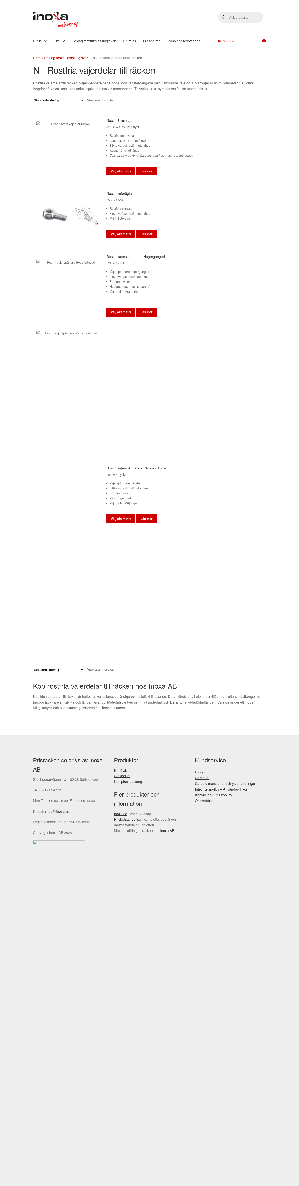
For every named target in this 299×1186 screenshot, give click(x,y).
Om (56, 40)
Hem (36, 57)
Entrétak (129, 40)
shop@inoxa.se (57, 811)
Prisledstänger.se (127, 819)
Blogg (199, 772)
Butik (37, 40)
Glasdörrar (151, 40)
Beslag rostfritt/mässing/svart (94, 40)
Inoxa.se (120, 813)
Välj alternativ (121, 171)
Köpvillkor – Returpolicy (213, 794)
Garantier (202, 777)
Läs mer (146, 171)
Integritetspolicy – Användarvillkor (221, 789)
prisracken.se (56, 19)
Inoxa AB (167, 830)
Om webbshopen (208, 800)
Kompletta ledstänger (183, 40)
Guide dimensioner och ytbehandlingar (225, 783)
